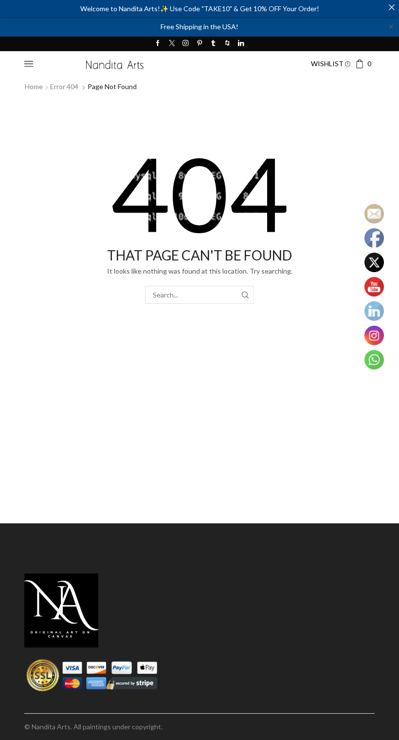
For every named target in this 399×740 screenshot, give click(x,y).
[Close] (391, 7)
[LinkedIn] (241, 43)
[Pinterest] (200, 43)
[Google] (227, 43)
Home (34, 86)
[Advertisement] (199, 453)
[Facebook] (158, 43)
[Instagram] (185, 43)
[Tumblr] (213, 43)
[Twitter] (172, 43)
